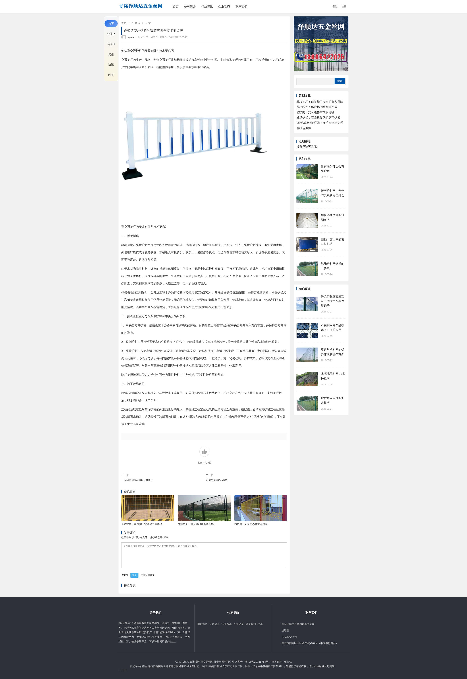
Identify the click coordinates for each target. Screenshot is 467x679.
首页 (176, 6)
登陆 (335, 6)
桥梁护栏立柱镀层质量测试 (139, 480)
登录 (134, 575)
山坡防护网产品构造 (216, 480)
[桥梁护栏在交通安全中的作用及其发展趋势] (307, 304)
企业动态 (224, 6)
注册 (344, 6)
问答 (111, 75)
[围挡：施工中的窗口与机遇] (307, 244)
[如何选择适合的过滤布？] (307, 220)
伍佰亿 (288, 661)
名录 (110, 44)
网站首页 (202, 624)
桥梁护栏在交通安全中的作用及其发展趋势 (332, 300)
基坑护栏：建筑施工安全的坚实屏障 (141, 524)
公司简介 (190, 6)
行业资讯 (207, 6)
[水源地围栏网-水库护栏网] (307, 379)
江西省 (136, 23)
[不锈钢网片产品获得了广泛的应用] (307, 330)
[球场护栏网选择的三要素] (307, 269)
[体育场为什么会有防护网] (307, 171)
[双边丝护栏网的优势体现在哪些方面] (307, 355)
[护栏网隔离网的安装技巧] (307, 403)
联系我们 (241, 6)
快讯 (111, 64)
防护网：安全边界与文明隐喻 (251, 524)
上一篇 (125, 475)
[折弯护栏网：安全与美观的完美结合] (307, 196)
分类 (110, 34)
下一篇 (209, 475)
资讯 (111, 54)
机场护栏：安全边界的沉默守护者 (318, 117)
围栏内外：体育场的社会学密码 (196, 524)
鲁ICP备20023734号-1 (258, 661)
